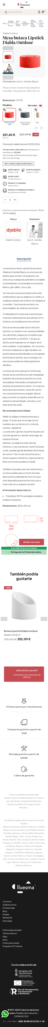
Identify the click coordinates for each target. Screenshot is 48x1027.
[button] (24, 674)
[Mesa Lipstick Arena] (40, 115)
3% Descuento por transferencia (24, 706)
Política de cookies (11, 943)
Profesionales (9, 908)
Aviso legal (7, 921)
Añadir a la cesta (31, 542)
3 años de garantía (24, 775)
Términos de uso (10, 933)
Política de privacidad (12, 930)
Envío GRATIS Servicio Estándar (24, 548)
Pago (5, 936)
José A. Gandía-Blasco (27, 81)
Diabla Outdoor (10, 33)
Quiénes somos (9, 904)
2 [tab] (22, 650)
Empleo (6, 914)
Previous (8, 48)
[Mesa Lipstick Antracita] (25, 115)
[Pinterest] (18, 953)
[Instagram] (30, 953)
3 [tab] (25, 650)
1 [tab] (20, 650)
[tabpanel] (24, 614)
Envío (5, 940)
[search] (6, 12)
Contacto (7, 901)
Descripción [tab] (24, 258)
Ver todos (32, 105)
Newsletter (7, 917)
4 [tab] (28, 650)
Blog (5, 911)
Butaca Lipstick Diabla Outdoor (21, 631)
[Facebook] (12, 953)
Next (8, 78)
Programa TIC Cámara (12, 946)
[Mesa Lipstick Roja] (9, 115)
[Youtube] (36, 953)
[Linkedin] (24, 953)
